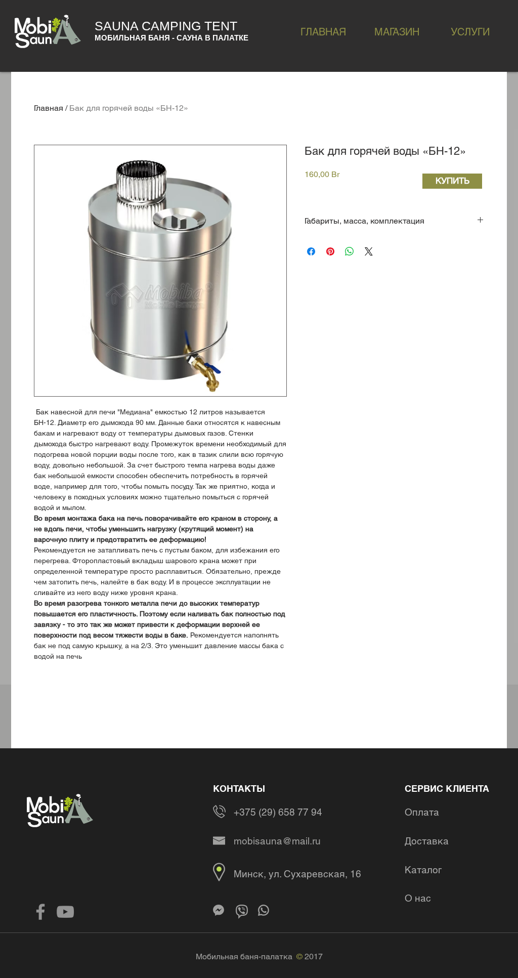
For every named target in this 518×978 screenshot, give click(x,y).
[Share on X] (369, 251)
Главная (48, 108)
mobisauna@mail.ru (277, 840)
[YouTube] (65, 911)
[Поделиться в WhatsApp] (349, 251)
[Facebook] (40, 911)
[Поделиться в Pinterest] (330, 251)
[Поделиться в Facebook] (311, 251)
